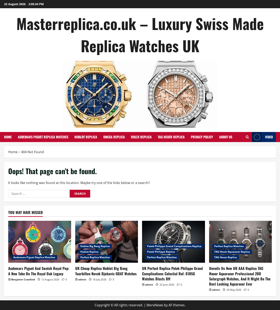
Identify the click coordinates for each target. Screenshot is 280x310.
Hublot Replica (85, 136)
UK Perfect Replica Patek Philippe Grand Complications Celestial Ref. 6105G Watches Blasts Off (172, 273)
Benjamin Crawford (23, 279)
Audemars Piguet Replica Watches (43, 136)
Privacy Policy (202, 136)
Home (8, 136)
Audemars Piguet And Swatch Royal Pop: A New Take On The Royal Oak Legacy (38, 271)
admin (82, 279)
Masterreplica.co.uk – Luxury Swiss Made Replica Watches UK (140, 34)
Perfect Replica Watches (95, 257)
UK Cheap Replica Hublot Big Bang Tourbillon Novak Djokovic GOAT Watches (106, 271)
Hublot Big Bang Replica (95, 246)
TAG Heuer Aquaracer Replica (232, 251)
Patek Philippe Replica (161, 251)
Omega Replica (114, 136)
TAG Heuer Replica (171, 136)
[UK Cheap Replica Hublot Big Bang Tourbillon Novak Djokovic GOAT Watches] (106, 242)
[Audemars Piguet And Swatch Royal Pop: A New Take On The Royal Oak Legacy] (39, 242)
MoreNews (155, 305)
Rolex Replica (141, 136)
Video (269, 136)
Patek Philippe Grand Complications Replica (174, 246)
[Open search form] (247, 137)
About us (225, 136)
